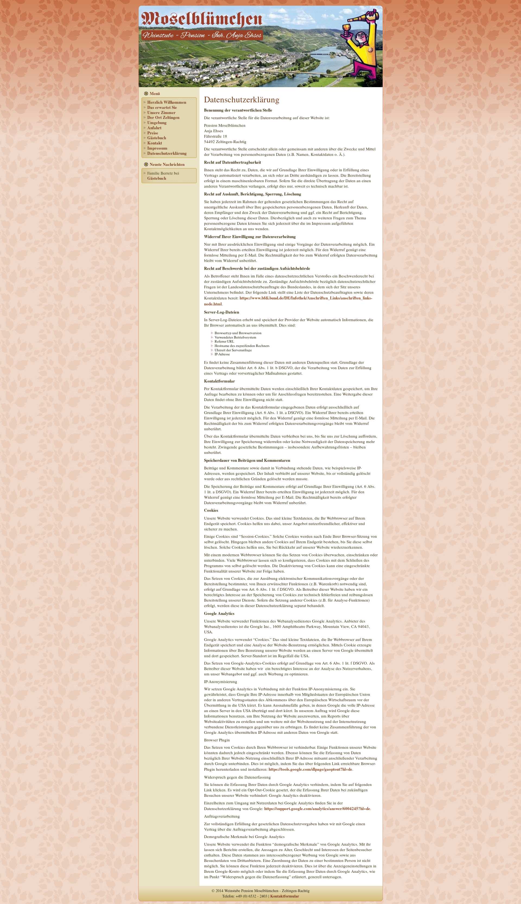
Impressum (157, 148)
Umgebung (157, 122)
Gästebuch (156, 138)
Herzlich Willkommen (166, 102)
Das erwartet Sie (162, 107)
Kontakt (154, 143)
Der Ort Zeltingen (163, 117)
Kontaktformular (284, 896)
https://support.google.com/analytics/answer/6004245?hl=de (317, 808)
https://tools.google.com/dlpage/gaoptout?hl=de (310, 769)
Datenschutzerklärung (167, 153)
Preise (152, 133)
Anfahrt (154, 128)
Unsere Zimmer (161, 112)
